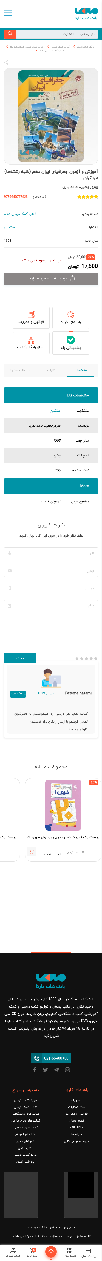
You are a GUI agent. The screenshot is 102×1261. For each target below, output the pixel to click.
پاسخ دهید (18, 693)
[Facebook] (34, 1070)
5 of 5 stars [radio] (77, 658)
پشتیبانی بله (70, 347)
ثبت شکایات (76, 1107)
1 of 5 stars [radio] (96, 658)
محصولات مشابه (21, 370)
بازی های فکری (25, 1141)
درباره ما (76, 1134)
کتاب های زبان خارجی (25, 1121)
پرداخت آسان (25, 1162)
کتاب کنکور (25, 1148)
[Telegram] (56, 1070)
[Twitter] (45, 1070)
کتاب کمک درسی (60, 47)
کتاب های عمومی (26, 1127)
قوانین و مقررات (31, 321)
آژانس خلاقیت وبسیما (42, 1228)
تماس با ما (77, 1100)
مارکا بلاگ (76, 1127)
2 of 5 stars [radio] (91, 658)
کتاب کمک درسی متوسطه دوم (26, 47)
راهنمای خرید (71, 322)
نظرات (51, 370)
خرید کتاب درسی (25, 1100)
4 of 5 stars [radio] (82, 658)
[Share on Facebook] (16, 63)
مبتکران (55, 410)
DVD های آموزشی (25, 1134)
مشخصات (81, 370)
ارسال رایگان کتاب (31, 347)
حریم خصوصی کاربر (76, 1141)
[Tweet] (34, 63)
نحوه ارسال (76, 1121)
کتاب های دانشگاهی (25, 1114)
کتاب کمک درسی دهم (51, 51)
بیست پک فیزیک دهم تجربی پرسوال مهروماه (63, 837)
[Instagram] (67, 1070)
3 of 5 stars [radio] (86, 658)
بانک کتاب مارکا (85, 47)
